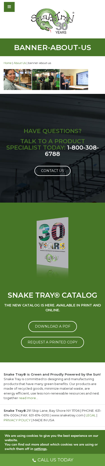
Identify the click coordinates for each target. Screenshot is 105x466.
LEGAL (91, 415)
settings (40, 449)
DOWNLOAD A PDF (52, 326)
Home (7, 63)
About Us (20, 63)
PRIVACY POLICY (17, 420)
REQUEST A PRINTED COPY (52, 342)
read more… (28, 398)
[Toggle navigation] (22, 7)
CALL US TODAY (55, 460)
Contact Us (52, 171)
